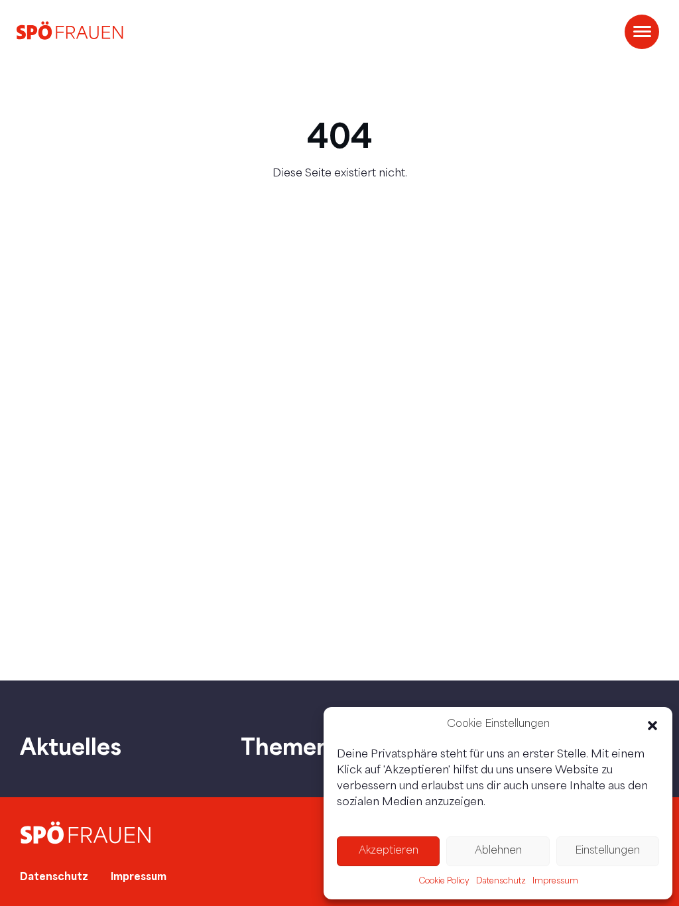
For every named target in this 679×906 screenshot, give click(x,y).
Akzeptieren (388, 851)
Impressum (555, 881)
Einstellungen (607, 851)
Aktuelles (70, 746)
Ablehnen (498, 851)
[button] (652, 725)
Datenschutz (501, 881)
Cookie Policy (443, 881)
